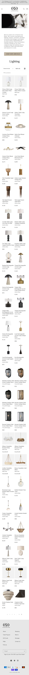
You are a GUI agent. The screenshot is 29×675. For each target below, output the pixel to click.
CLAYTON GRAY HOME (16, 672)
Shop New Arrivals (13, 54)
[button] (1, 9)
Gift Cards (5, 638)
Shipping (17, 631)
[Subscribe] (24, 651)
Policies (5, 645)
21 (19, 614)
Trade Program (6, 634)
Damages (17, 638)
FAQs (4, 641)
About (4, 631)
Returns (17, 634)
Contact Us (17, 641)
